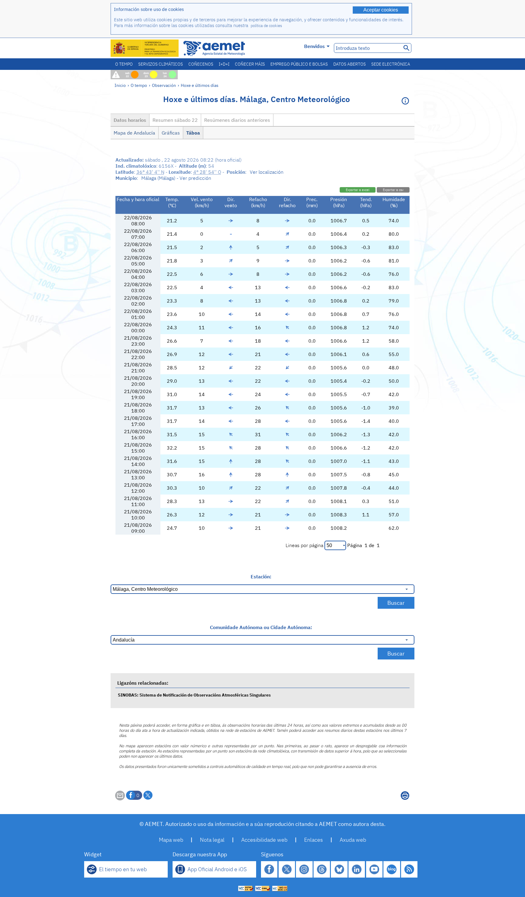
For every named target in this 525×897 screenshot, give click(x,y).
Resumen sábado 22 (175, 120)
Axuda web (353, 839)
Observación (164, 85)
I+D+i (224, 64)
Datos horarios (130, 120)
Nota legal (212, 839)
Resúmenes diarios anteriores (237, 120)
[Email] (120, 799)
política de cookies (266, 25)
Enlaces (313, 839)
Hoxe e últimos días (199, 85)
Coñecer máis (250, 64)
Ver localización (266, 172)
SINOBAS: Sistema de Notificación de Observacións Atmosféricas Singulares (194, 695)
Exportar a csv (393, 190)
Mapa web (171, 839)
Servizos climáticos (160, 64)
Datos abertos (349, 64)
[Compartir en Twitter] (148, 795)
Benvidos (314, 46)
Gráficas (171, 133)
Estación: (261, 576)
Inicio (120, 85)
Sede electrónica (390, 64)
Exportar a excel (357, 190)
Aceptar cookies (380, 9)
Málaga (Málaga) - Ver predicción (176, 178)
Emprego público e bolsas (299, 64)
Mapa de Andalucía (134, 133)
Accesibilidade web (264, 839)
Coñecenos (200, 64)
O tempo (124, 64)
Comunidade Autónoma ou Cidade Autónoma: (261, 627)
